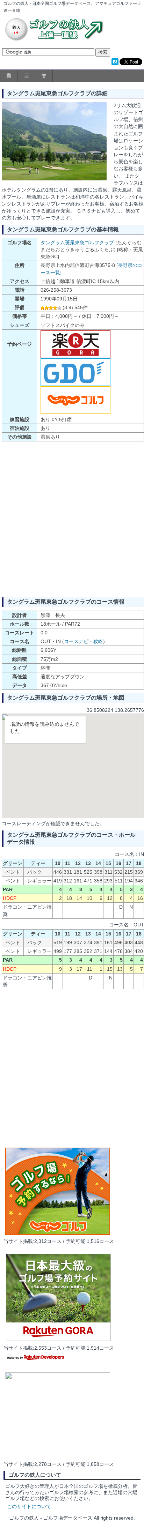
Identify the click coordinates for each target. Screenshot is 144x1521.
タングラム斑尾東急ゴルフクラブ (77, 242)
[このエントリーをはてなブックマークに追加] (114, 63)
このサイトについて (29, 1506)
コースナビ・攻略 (83, 641)
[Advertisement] (72, 519)
